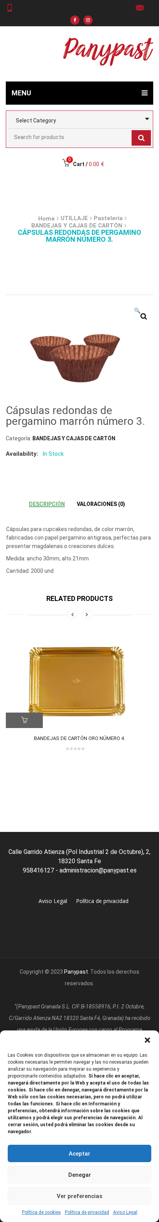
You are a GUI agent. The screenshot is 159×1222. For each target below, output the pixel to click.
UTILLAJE (74, 218)
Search (141, 138)
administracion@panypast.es (143, 8)
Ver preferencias (79, 1196)
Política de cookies (41, 1212)
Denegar (79, 1174)
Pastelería (108, 218)
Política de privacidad (87, 1212)
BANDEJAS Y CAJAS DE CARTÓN (76, 225)
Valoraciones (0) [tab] (101, 504)
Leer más (24, 720)
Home (46, 218)
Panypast (76, 972)
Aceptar (79, 1153)
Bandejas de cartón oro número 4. (79, 738)
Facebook (75, 20)
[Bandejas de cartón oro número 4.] (79, 680)
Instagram (88, 20)
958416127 (12, 8)
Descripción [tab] (47, 504)
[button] (147, 1040)
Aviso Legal (125, 1212)
